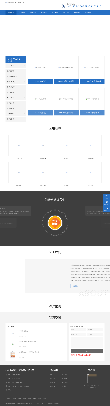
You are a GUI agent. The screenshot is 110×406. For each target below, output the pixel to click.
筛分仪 (34, 398)
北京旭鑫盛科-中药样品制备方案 (29, 351)
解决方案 (44, 12)
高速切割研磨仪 (12, 76)
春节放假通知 (23, 330)
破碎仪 (29, 398)
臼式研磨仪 (10, 65)
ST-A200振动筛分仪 (40, 111)
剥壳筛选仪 (10, 119)
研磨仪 (14, 398)
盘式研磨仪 (10, 97)
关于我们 (22, 12)
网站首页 (11, 12)
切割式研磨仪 (11, 81)
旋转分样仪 (10, 108)
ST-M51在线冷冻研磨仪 (66, 111)
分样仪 (39, 398)
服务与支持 (66, 12)
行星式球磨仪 (11, 87)
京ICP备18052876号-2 (40, 403)
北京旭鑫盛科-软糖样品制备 (27, 341)
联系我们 (88, 12)
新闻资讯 (77, 12)
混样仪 (44, 398)
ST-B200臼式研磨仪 (40, 81)
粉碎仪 (19, 398)
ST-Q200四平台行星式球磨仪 (92, 81)
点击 (24, 65)
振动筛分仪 (10, 103)
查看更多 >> (57, 286)
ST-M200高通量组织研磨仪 (66, 81)
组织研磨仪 (10, 71)
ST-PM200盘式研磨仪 (92, 111)
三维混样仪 (10, 113)
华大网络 (56, 403)
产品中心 (33, 12)
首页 (51, 374)
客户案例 (55, 12)
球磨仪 (24, 398)
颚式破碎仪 (10, 92)
